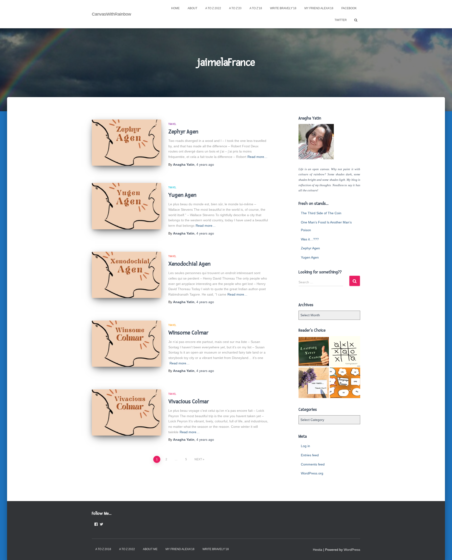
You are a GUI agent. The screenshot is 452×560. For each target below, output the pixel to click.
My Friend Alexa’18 (318, 8)
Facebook (349, 8)
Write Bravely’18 (283, 8)
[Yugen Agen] (126, 206)
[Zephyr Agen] (126, 142)
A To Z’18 (256, 8)
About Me (150, 549)
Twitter (341, 20)
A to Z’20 (235, 8)
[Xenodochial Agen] (126, 275)
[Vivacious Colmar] (126, 412)
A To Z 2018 (103, 549)
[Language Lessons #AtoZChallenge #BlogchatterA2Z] (345, 382)
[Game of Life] (345, 351)
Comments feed (313, 464)
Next (198, 459)
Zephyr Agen (183, 131)
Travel (172, 124)
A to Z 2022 (213, 8)
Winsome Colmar (188, 332)
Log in (305, 446)
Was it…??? (310, 239)
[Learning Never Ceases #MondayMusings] (314, 351)
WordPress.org (312, 473)
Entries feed (310, 455)
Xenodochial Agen (189, 263)
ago (205, 164)
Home (175, 8)
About (192, 8)
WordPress (352, 550)
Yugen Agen (182, 195)
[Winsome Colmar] (126, 344)
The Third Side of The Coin (321, 213)
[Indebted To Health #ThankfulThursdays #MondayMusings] (314, 382)
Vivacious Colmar (188, 401)
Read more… (257, 157)
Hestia (317, 550)
